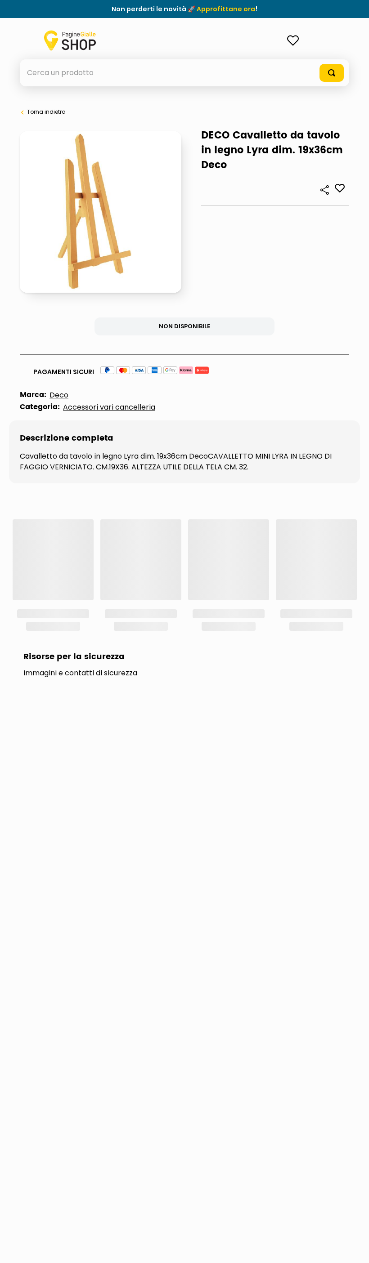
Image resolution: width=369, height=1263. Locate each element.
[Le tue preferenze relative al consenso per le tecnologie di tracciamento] (353, 1247)
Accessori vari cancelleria (109, 407)
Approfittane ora (226, 8)
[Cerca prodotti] (332, 73)
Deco (59, 395)
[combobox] (184, 72)
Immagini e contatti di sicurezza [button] (80, 673)
